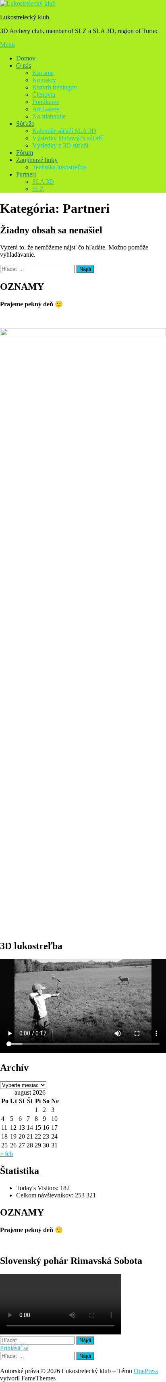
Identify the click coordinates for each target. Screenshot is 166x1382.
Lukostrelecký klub (24, 17)
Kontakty (44, 80)
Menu (7, 44)
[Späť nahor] (2, 1363)
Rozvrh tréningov (54, 87)
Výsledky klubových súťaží (67, 138)
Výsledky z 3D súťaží (60, 145)
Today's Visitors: (38, 1188)
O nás (23, 65)
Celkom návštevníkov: (45, 1195)
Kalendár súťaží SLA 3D (64, 130)
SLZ (38, 188)
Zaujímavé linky (37, 159)
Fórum (24, 152)
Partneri (26, 174)
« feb (6, 1153)
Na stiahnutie (49, 116)
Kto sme (43, 72)
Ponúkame (45, 101)
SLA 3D (43, 181)
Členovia (43, 94)
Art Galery (46, 109)
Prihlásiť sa (14, 1348)
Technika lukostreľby (59, 167)
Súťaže (25, 123)
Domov (25, 58)
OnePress (146, 1370)
